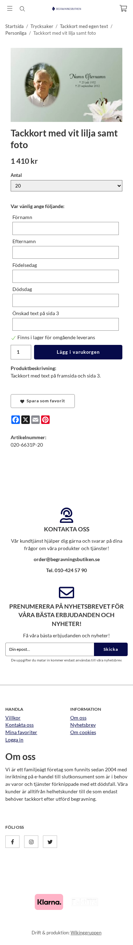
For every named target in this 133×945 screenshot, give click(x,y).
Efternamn (24, 241)
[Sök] (22, 9)
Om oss (78, 718)
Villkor (13, 718)
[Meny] (10, 8)
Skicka (111, 649)
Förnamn (22, 217)
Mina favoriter (21, 732)
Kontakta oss (19, 725)
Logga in (14, 740)
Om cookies (83, 732)
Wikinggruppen (86, 932)
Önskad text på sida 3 (35, 313)
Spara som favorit (44, 400)
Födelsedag (24, 265)
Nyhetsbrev (83, 725)
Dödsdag (22, 289)
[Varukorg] (123, 8)
